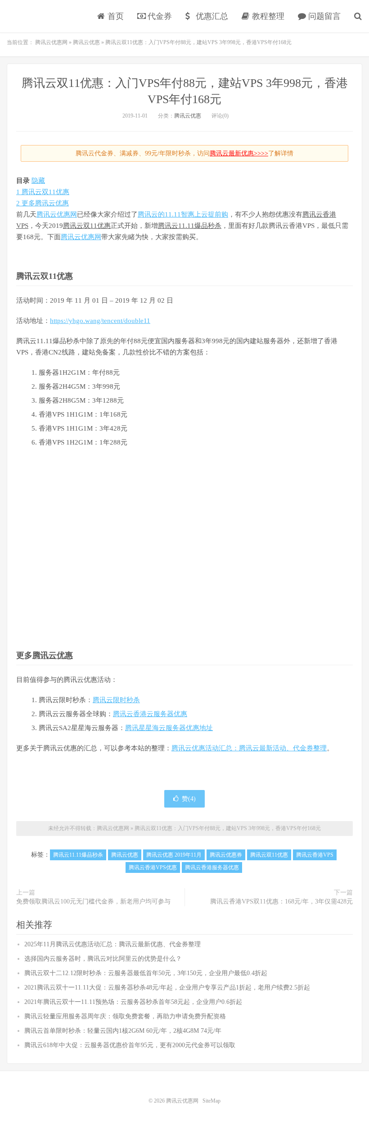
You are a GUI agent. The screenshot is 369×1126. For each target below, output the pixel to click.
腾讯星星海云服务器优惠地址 (169, 727)
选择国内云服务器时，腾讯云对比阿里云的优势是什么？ (103, 958)
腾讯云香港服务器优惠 (212, 867)
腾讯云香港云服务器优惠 (150, 713)
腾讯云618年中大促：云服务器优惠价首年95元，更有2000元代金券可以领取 (129, 1045)
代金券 (158, 16)
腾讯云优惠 (187, 116)
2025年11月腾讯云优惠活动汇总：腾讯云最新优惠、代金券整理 (112, 944)
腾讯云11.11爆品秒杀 (189, 225)
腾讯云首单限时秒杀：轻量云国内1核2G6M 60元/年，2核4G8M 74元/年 (122, 1030)
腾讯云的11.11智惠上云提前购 (183, 214)
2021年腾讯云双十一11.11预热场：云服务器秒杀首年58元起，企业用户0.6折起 (133, 1002)
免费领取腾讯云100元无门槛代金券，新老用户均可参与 (93, 901)
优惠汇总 (211, 16)
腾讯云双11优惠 (87, 225)
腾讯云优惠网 (38, 16)
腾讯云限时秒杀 (116, 700)
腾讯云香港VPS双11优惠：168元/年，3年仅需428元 (281, 901)
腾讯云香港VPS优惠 (153, 867)
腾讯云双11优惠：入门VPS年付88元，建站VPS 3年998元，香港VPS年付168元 (228, 828)
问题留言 (323, 16)
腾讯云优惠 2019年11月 (174, 855)
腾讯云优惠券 (226, 855)
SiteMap (211, 1101)
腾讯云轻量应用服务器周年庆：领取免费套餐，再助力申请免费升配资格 (125, 1016)
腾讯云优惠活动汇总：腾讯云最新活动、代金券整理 (249, 748)
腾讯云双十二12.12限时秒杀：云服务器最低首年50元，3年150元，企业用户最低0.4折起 (145, 973)
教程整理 (267, 16)
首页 (114, 16)
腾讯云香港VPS (314, 855)
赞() (189, 798)
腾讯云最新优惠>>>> (239, 153)
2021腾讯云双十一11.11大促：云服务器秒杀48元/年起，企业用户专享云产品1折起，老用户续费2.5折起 (167, 987)
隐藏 (38, 180)
